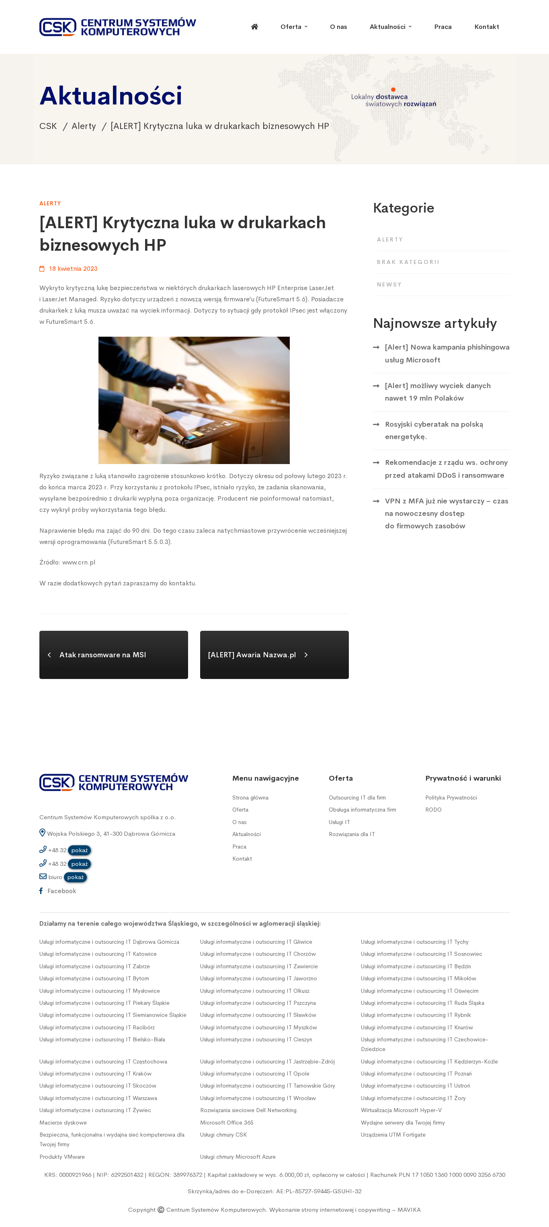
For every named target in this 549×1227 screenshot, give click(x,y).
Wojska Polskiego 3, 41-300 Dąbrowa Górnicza (110, 833)
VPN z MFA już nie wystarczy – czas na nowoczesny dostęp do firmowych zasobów (446, 514)
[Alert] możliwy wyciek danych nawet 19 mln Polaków (438, 392)
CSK (48, 126)
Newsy (389, 284)
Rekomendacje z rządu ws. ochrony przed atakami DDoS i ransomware (446, 468)
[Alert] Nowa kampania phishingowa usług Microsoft (447, 353)
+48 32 (67, 850)
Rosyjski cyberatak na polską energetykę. (434, 430)
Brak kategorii (408, 262)
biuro (65, 877)
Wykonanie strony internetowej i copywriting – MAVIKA (345, 1209)
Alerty (84, 126)
